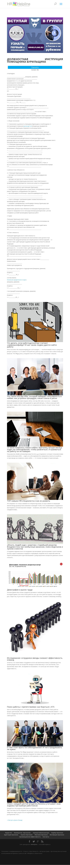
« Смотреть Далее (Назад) (14, 820)
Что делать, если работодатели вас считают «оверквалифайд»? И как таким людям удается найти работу (32, 345)
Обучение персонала (41, 835)
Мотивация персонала (57, 835)
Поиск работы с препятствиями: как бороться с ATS (30, 706)
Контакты (46, 837)
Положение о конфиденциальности (11, 851)
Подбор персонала (57, 833)
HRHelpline (34, 844)
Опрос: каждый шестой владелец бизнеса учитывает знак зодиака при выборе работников (34, 804)
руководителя (28, 126)
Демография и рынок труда (19, 589)
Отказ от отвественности (30, 851)
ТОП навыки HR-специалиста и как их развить (28, 501)
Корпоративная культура (41, 833)
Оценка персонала (26, 835)
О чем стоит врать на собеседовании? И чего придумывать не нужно (34, 748)
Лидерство (8, 833)
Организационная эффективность (30, 837)
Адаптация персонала (11, 835)
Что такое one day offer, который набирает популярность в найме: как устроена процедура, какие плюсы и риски (34, 397)
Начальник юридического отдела (16, 280)
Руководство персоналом (22, 833)
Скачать (35, 67)
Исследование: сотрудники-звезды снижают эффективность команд (34, 659)
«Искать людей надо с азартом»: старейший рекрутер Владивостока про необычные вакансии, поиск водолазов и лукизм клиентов (35, 547)
